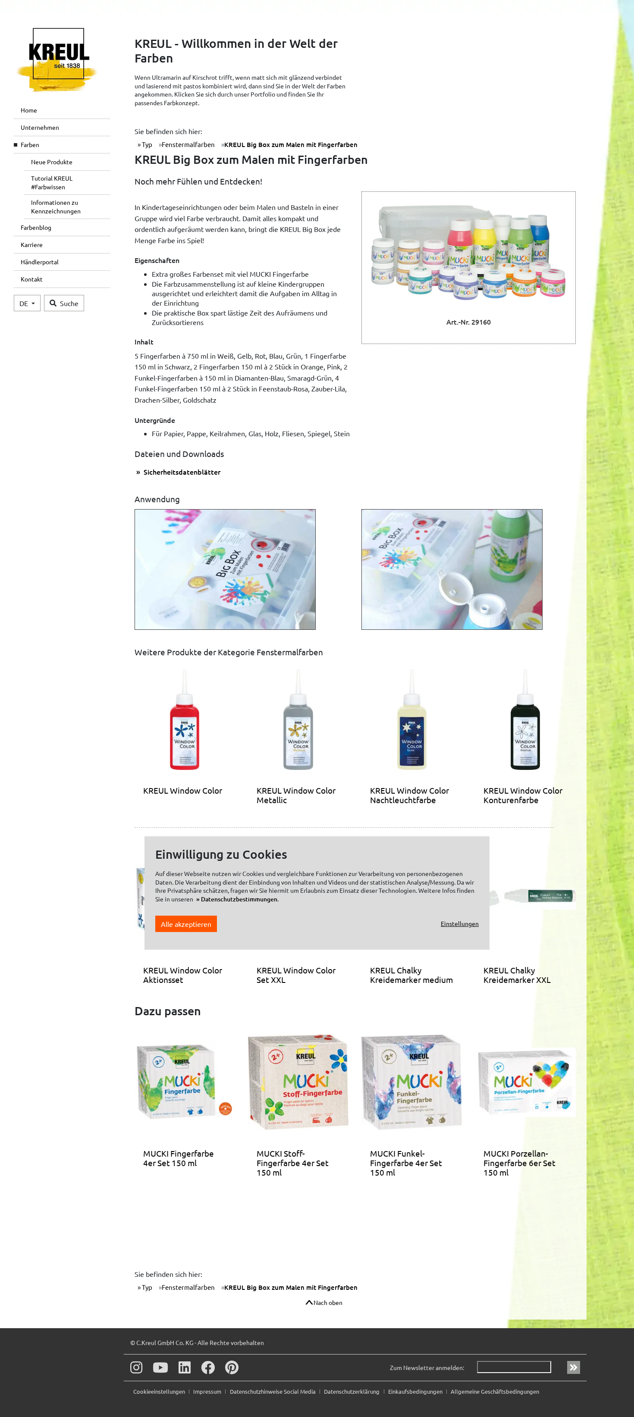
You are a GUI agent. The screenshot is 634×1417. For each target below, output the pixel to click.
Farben (30, 144)
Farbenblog (36, 227)
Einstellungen (460, 923)
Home (29, 110)
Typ (146, 144)
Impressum (208, 1391)
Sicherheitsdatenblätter (181, 471)
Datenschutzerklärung (352, 1391)
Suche (69, 303)
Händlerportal (40, 262)
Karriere (32, 244)
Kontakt (32, 279)
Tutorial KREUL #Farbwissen (51, 182)
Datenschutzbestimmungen (239, 899)
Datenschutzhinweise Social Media (273, 1391)
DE (24, 303)
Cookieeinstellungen (159, 1391)
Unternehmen (40, 127)
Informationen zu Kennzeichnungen (56, 206)
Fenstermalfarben (188, 144)
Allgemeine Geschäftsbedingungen (495, 1391)
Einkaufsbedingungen (416, 1391)
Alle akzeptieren (186, 923)
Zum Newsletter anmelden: (427, 1367)
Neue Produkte (51, 162)
